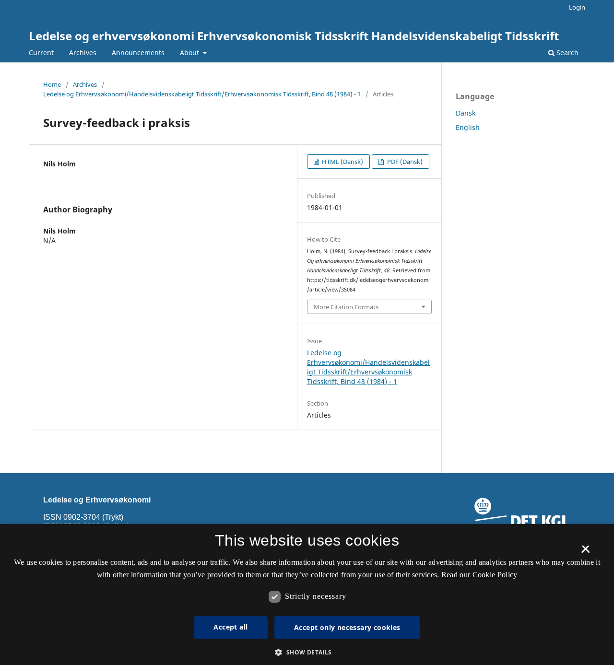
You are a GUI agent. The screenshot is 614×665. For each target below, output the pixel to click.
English (468, 127)
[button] (306, 652)
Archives (82, 52)
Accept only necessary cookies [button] (347, 627)
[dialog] (307, 594)
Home (52, 84)
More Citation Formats (346, 307)
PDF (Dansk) (404, 161)
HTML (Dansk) (341, 161)
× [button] (585, 552)
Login (577, 7)
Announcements (138, 52)
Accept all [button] (230, 626)
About (190, 52)
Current (41, 52)
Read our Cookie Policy (479, 575)
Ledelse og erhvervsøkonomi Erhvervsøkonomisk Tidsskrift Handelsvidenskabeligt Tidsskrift (294, 36)
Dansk (465, 112)
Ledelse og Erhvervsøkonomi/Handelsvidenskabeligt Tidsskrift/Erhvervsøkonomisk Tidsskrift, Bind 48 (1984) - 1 (202, 94)
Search (567, 52)
